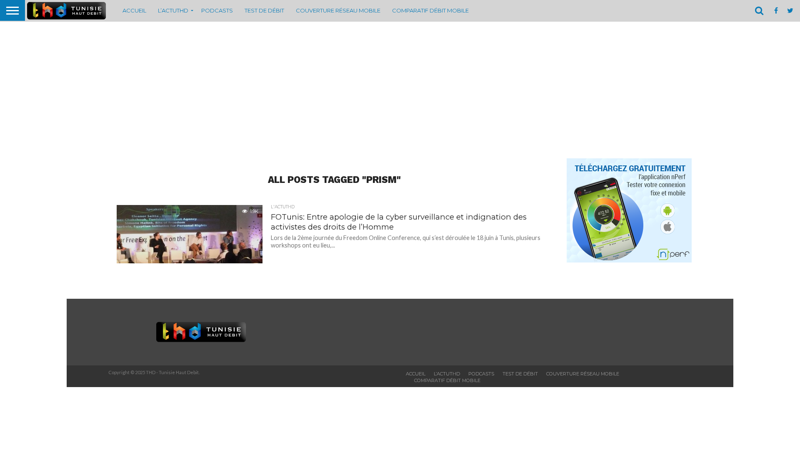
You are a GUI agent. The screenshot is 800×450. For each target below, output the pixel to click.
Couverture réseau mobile (338, 10)
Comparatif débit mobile (430, 10)
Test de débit (264, 10)
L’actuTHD (173, 10)
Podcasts (217, 10)
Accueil (134, 10)
